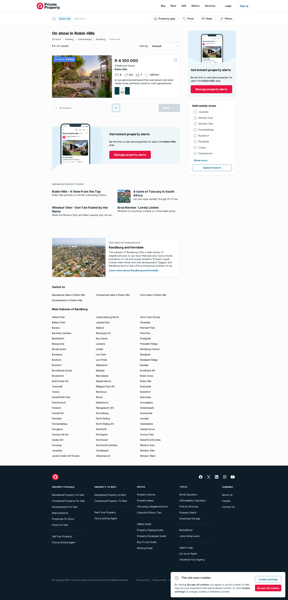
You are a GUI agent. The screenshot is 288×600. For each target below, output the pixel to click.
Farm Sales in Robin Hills (153, 294)
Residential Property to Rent (110, 494)
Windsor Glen (205, 123)
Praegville (145, 338)
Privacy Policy (143, 580)
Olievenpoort (103, 455)
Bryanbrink (58, 375)
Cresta (202, 147)
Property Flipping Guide (150, 530)
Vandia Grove (147, 429)
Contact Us (228, 506)
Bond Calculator (188, 494)
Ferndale (56, 418)
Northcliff (101, 429)
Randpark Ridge (149, 359)
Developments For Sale (64, 506)
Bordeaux (57, 354)
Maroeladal (102, 375)
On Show (56, 39)
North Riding (103, 418)
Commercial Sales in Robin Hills (113, 294)
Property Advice (146, 494)
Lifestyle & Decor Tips (149, 512)
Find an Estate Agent (63, 542)
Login (228, 6)
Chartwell (57, 386)
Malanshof (102, 365)
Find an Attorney (189, 506)
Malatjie (100, 370)
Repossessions (60, 512)
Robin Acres (146, 375)
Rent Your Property (105, 512)
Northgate (102, 434)
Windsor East (205, 117)
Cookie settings (268, 579)
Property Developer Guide (151, 536)
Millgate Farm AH (105, 386)
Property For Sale (63, 487)
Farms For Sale (60, 524)
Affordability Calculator (193, 500)
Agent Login (186, 547)
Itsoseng (57, 445)
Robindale (145, 386)
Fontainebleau (206, 129)
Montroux (101, 391)
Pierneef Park (147, 327)
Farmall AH (58, 413)
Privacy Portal (159, 580)
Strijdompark (147, 407)
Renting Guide (144, 548)
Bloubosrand (59, 349)
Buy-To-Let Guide (146, 542)
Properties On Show (63, 518)
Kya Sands (102, 338)
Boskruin (56, 359)
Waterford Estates (150, 439)
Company (227, 487)
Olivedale (145, 322)
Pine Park (145, 333)
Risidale (144, 365)
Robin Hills (115, 39)
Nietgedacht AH (105, 407)
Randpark (203, 141)
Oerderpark (102, 450)
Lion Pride (101, 359)
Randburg (101, 39)
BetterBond (186, 530)
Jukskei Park (103, 322)
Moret (99, 397)
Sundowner (146, 413)
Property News (145, 500)
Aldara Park (58, 317)
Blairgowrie (58, 343)
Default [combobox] (157, 46)
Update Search (212, 167)
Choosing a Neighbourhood (152, 506)
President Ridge (149, 343)
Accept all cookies (268, 588)
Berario (56, 327)
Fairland (56, 407)
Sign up (244, 6)
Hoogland (57, 429)
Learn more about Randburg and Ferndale (133, 270)
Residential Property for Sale (68, 494)
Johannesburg (85, 39)
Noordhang (102, 413)
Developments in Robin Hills (67, 300)
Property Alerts (188, 512)
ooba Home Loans (190, 536)
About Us (227, 494)
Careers (226, 500)
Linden (99, 349)
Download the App (190, 518)
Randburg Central (150, 349)
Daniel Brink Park (61, 397)
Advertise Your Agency (192, 559)
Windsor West (148, 455)
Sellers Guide (144, 524)
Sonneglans (146, 402)
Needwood (102, 402)
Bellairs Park (58, 322)
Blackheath (58, 338)
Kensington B (103, 333)
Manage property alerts (211, 89)
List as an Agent (188, 553)
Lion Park (101, 354)
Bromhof (57, 365)
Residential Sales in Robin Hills (68, 294)
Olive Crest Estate (150, 317)
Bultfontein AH (60, 381)
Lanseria (100, 343)
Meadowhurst (103, 381)
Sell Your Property (62, 536)
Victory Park (147, 434)
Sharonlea (145, 397)
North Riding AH (105, 423)
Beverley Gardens (61, 333)
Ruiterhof (203, 135)
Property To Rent (105, 487)
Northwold (102, 439)
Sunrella (144, 418)
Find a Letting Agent (105, 518)
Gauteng (69, 39)
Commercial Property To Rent (110, 500)
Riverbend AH (147, 370)
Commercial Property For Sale (68, 500)
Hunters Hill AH (60, 434)
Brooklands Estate (62, 370)
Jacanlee (203, 111)
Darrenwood (205, 153)
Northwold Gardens (107, 445)
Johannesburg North (107, 317)
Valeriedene (146, 423)
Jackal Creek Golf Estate (65, 455)
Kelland (100, 327)
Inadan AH (57, 439)
